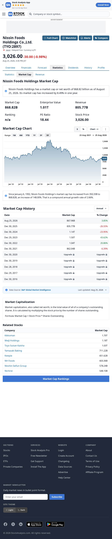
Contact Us (91, 455)
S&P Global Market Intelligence (36, 290)
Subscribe (57, 496)
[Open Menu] (4, 14)
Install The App (38, 466)
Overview (10, 67)
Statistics (58, 67)
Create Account (66, 455)
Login (61, 450)
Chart (92, 129)
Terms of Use (92, 461)
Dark (22, 510)
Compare (103, 38)
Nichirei (9, 370)
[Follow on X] (13, 524)
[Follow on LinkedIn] (21, 524)
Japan (8, 50)
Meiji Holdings (12, 340)
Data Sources (65, 466)
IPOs (5, 455)
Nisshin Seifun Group (16, 365)
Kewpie (8, 355)
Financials (26, 67)
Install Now (103, 5)
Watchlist (71, 38)
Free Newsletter (39, 455)
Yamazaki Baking (13, 350)
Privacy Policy (93, 466)
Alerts (87, 38)
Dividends (73, 67)
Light (10, 510)
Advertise (63, 472)
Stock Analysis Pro (40, 450)
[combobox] (69, 14)
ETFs (5, 461)
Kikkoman (10, 335)
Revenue (40, 74)
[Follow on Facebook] (5, 524)
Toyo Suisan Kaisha (14, 345)
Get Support (37, 461)
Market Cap (25, 74)
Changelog (63, 461)
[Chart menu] (105, 129)
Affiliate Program (94, 472)
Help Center (64, 477)
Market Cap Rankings (56, 378)
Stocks (6, 450)
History (88, 67)
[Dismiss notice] (2, 5)
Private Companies (13, 466)
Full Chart (52, 38)
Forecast (42, 67)
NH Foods (10, 360)
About (89, 450)
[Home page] (16, 14)
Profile (101, 67)
